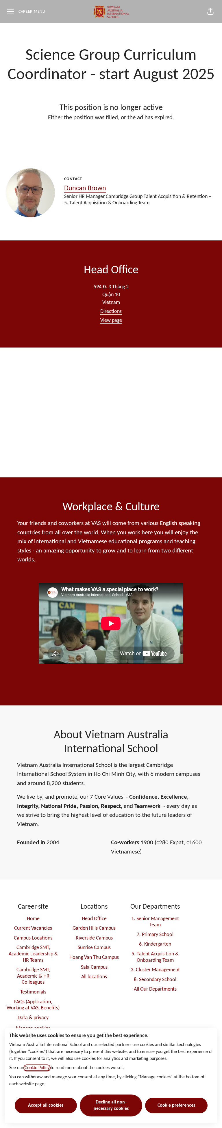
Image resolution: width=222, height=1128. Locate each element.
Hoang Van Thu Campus (94, 957)
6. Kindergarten (155, 944)
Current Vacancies (33, 928)
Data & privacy (33, 1018)
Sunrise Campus (94, 947)
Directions (111, 311)
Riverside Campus (94, 938)
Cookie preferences (176, 1105)
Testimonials (33, 992)
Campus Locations (33, 938)
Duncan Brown (85, 188)
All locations (94, 977)
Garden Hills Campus (94, 928)
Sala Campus (94, 967)
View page (111, 320)
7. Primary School (155, 934)
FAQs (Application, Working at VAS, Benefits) (33, 1005)
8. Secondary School (155, 980)
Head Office (94, 919)
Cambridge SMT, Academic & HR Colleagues (33, 976)
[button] (210, 11)
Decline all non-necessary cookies (111, 1105)
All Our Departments (155, 989)
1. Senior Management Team (155, 922)
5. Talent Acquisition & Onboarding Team (155, 957)
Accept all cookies (45, 1105)
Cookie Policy (37, 1068)
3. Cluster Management (155, 970)
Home (33, 919)
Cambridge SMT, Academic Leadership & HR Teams (33, 954)
